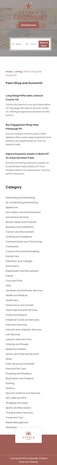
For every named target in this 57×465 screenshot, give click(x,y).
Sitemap (34, 461)
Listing (18, 71)
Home (9, 71)
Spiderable (32, 458)
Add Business (28, 25)
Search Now (44, 44)
